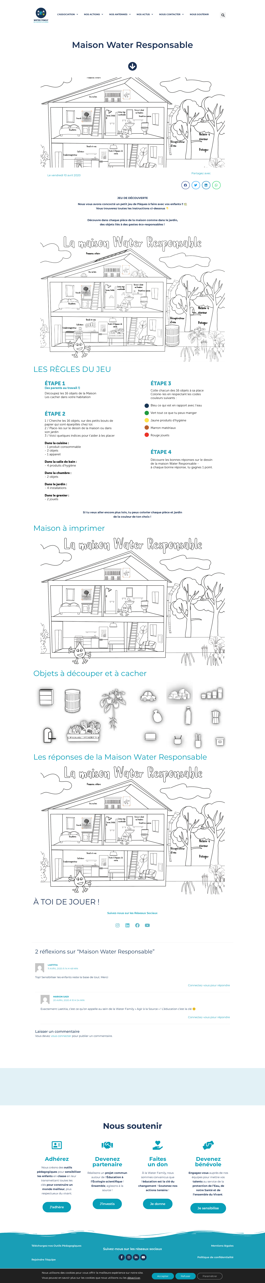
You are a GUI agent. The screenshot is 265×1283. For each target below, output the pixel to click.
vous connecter (61, 1036)
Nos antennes (118, 14)
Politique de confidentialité (215, 1257)
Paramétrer (210, 1276)
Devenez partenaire (107, 1162)
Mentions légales (222, 1245)
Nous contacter (169, 14)
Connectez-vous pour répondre (209, 985)
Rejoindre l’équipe (44, 1259)
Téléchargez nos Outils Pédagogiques (56, 1245)
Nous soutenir (199, 14)
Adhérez (57, 1159)
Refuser (185, 1276)
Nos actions (92, 14)
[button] (223, 15)
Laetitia (53, 965)
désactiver (133, 1277)
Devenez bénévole (208, 1162)
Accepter (163, 1276)
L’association (66, 14)
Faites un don (158, 1162)
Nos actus (143, 14)
